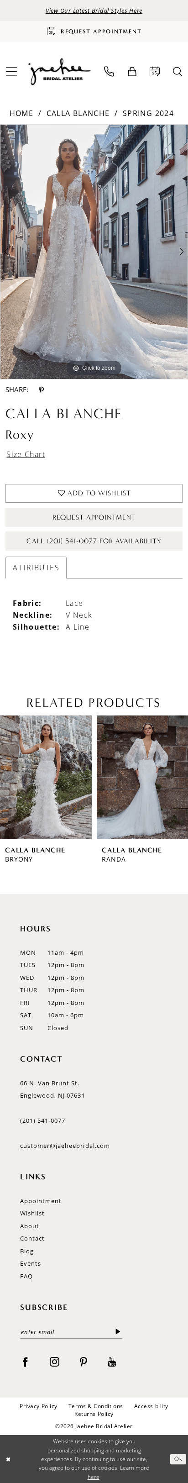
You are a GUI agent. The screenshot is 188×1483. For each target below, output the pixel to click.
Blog (27, 1251)
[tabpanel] (94, 252)
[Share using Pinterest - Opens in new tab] (41, 389)
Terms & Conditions (95, 1406)
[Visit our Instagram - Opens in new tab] (54, 1361)
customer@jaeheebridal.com (65, 1145)
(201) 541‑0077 (42, 1120)
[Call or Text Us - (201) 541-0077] (109, 72)
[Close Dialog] (8, 1459)
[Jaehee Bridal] (59, 71)
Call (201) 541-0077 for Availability (94, 541)
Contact (32, 1238)
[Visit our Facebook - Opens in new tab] (25, 1361)
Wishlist (32, 1213)
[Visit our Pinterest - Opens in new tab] (83, 1361)
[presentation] (46, 777)
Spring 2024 (148, 113)
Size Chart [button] (25, 454)
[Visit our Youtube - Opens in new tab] (111, 1361)
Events (30, 1263)
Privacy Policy (38, 1406)
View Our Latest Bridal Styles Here (94, 10)
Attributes (36, 567)
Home (21, 113)
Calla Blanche (78, 113)
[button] (131, 72)
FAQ (26, 1276)
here (93, 1477)
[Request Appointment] (155, 72)
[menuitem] (109, 72)
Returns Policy (94, 1414)
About (29, 1226)
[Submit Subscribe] (118, 1331)
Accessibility (151, 1406)
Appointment (41, 1201)
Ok (178, 1459)
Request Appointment (94, 517)
